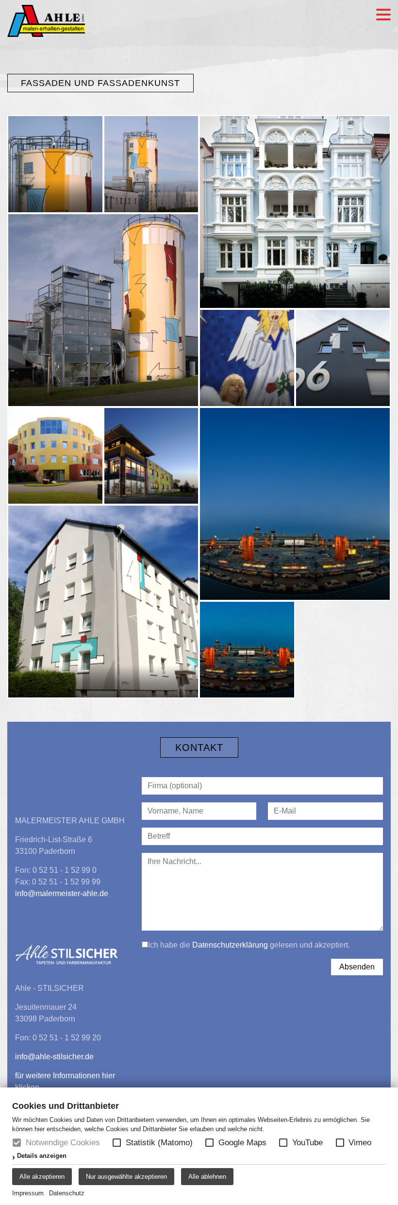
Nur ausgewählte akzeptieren (126, 1176)
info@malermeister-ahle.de (61, 893)
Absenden (357, 967)
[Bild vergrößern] (55, 164)
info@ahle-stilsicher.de (54, 1056)
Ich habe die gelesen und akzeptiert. (249, 945)
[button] (116, 1142)
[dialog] (199, 1146)
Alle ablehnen (207, 1176)
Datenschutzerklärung (230, 945)
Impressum (28, 1193)
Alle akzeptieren (42, 1176)
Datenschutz (66, 1193)
